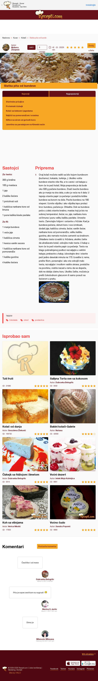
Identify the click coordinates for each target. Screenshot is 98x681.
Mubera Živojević (15, 48)
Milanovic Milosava (45, 639)
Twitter (63, 669)
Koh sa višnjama (25, 508)
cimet (26, 320)
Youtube (71, 669)
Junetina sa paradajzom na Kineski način (25, 124)
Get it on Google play (88, 663)
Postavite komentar (47, 546)
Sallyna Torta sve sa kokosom (73, 364)
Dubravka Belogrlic (45, 579)
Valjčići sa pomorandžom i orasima (22, 115)
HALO (18, 673)
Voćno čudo (73, 508)
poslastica (39, 320)
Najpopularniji (72, 94)
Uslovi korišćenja (35, 668)
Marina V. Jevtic (49, 609)
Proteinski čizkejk (14, 106)
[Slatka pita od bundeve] (64, 292)
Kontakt (19, 670)
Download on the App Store (73, 663)
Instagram (81, 669)
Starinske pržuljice (15, 102)
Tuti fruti (25, 364)
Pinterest (90, 669)
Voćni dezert (73, 460)
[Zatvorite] (2, 5)
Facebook (54, 669)
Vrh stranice (88, 654)
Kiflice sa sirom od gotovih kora (20, 120)
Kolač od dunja (25, 412)
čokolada (13, 320)
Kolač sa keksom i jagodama (19, 111)
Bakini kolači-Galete (73, 412)
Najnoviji (25, 94)
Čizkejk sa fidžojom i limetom (25, 460)
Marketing (11, 670)
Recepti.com (49, 14)
